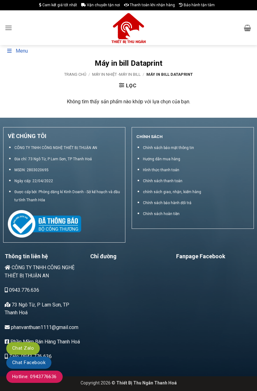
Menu (22, 51)
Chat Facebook (28, 362)
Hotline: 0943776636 (34, 376)
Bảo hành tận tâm (199, 5)
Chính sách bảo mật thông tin (168, 148)
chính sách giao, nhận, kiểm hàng (172, 192)
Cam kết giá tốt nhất (59, 5)
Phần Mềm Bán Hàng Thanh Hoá (44, 342)
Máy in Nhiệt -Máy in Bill (116, 74)
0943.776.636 (23, 290)
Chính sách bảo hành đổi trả (167, 203)
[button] (8, 27)
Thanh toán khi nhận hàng (152, 5)
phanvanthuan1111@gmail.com (44, 327)
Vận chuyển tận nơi (103, 5)
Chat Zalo (23, 348)
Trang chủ (75, 74)
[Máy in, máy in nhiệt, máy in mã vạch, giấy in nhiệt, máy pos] (128, 27)
